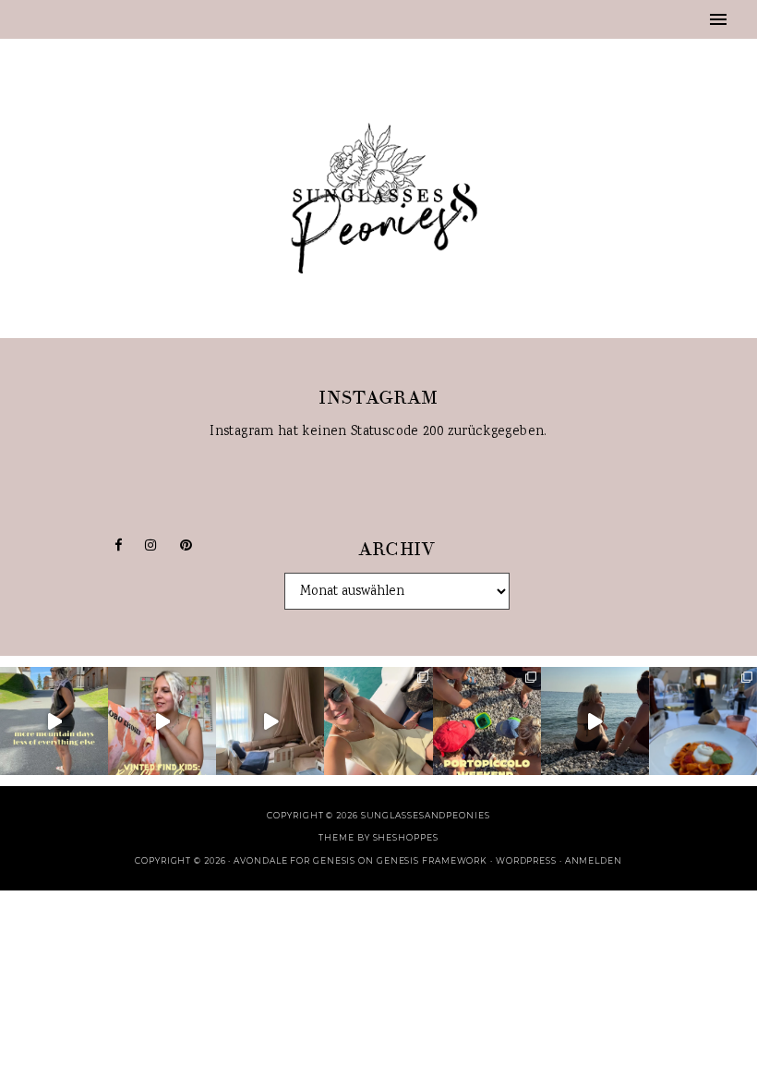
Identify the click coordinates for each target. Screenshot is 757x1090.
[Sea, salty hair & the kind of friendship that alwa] (595, 721)
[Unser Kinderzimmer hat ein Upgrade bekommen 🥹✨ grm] (270, 721)
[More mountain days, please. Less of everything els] (54, 721)
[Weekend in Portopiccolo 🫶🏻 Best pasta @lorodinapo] (703, 721)
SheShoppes (406, 837)
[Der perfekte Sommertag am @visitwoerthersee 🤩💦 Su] (378, 721)
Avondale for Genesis (294, 860)
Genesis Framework (432, 860)
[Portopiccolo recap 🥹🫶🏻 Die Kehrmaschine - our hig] (487, 721)
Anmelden (593, 860)
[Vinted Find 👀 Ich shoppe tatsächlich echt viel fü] (162, 721)
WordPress (526, 860)
